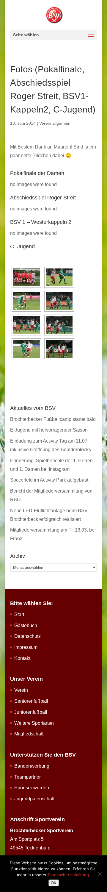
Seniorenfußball (31, 701)
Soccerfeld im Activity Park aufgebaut (49, 479)
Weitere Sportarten (34, 723)
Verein (21, 690)
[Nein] (100, 874)
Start (19, 614)
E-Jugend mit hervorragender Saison (49, 429)
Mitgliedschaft (28, 733)
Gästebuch (25, 625)
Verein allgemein (54, 123)
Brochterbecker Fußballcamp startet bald (53, 419)
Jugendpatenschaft (34, 798)
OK (53, 882)
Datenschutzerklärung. (69, 874)
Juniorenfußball (30, 712)
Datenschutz (27, 636)
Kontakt (22, 658)
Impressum (25, 647)
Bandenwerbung (31, 765)
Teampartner (27, 776)
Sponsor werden (31, 787)
